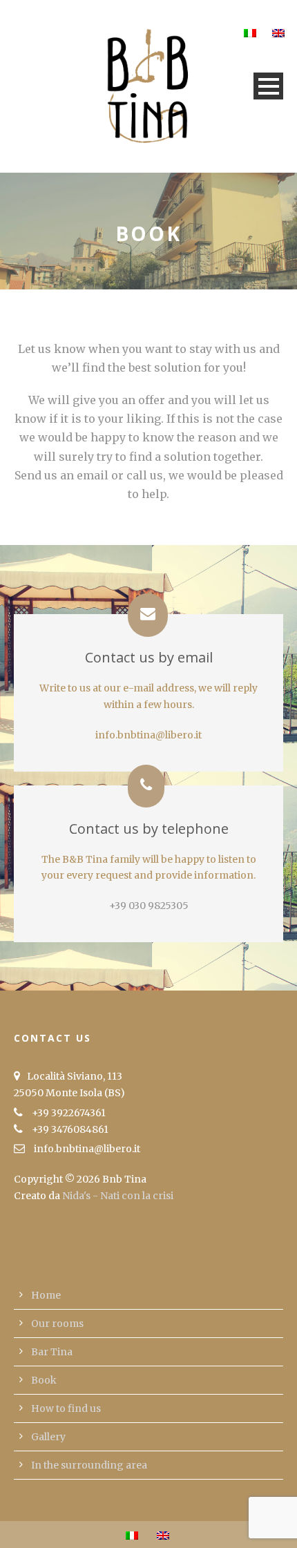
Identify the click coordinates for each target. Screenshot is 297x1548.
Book (44, 1380)
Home (46, 1295)
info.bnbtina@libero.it (148, 735)
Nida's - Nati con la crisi (117, 1195)
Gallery (48, 1437)
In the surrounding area (89, 1465)
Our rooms (57, 1323)
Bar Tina (52, 1352)
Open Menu (268, 86)
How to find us (66, 1408)
